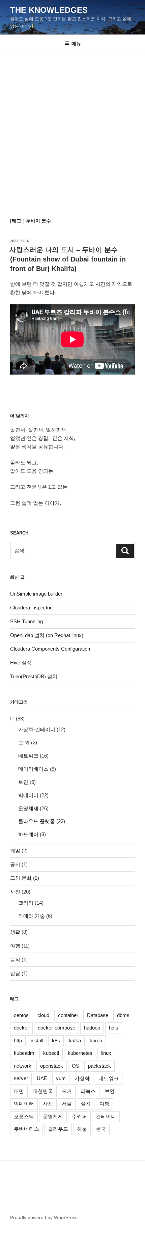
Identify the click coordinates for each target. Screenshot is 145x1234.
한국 (101, 1129)
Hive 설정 (21, 662)
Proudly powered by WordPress (44, 1217)
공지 (15, 864)
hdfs (113, 1028)
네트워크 (28, 756)
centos (21, 1015)
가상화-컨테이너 (36, 729)
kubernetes (80, 1053)
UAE (42, 1078)
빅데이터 (28, 795)
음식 (15, 959)
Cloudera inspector (31, 607)
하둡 (82, 1129)
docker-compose (56, 1028)
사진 (15, 892)
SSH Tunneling (26, 621)
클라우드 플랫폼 (36, 821)
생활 (15, 932)
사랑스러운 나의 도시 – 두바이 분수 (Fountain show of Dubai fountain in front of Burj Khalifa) (67, 259)
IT (12, 718)
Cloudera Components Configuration (50, 649)
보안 (23, 782)
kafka (75, 1040)
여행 (15, 946)
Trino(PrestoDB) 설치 (33, 676)
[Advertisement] (72, 128)
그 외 (24, 742)
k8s (56, 1040)
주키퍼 (79, 1116)
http (18, 1040)
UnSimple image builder (36, 594)
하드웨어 (28, 834)
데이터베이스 (33, 769)
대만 (19, 1091)
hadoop (92, 1028)
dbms (123, 1015)
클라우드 (58, 1129)
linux (106, 1053)
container (68, 1015)
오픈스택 (24, 1116)
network (22, 1066)
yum (61, 1078)
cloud (43, 1015)
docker (21, 1028)
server (21, 1078)
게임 (15, 850)
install (37, 1040)
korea (96, 1040)
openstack (51, 1066)
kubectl (51, 1053)
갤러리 (25, 903)
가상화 (82, 1078)
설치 (86, 1103)
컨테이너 (106, 1116)
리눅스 (88, 1091)
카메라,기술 (31, 916)
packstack (99, 1066)
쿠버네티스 (26, 1129)
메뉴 (76, 43)
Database (97, 1015)
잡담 (15, 973)
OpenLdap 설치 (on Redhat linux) (46, 635)
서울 (67, 1103)
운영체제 (28, 808)
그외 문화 (21, 878)
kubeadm (24, 1053)
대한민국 (43, 1091)
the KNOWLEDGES (49, 10)
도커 (67, 1091)
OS (75, 1066)
